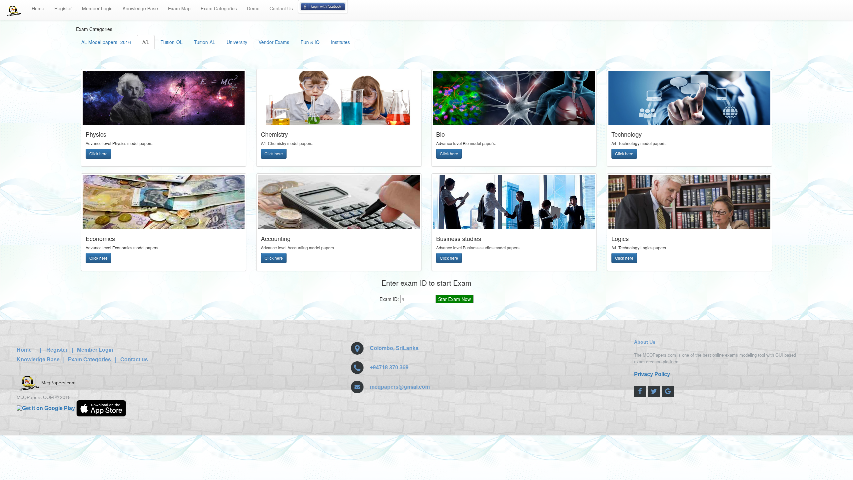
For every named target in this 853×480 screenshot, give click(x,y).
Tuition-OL (172, 42)
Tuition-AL (204, 42)
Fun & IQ (310, 42)
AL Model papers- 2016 (106, 42)
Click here (98, 153)
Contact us (134, 359)
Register (63, 8)
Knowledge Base (140, 8)
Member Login (97, 8)
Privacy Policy (652, 374)
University (237, 42)
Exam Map (179, 8)
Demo (253, 8)
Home (38, 8)
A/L (145, 42)
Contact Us (281, 8)
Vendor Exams (274, 42)
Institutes (340, 42)
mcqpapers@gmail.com (400, 387)
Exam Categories (219, 8)
